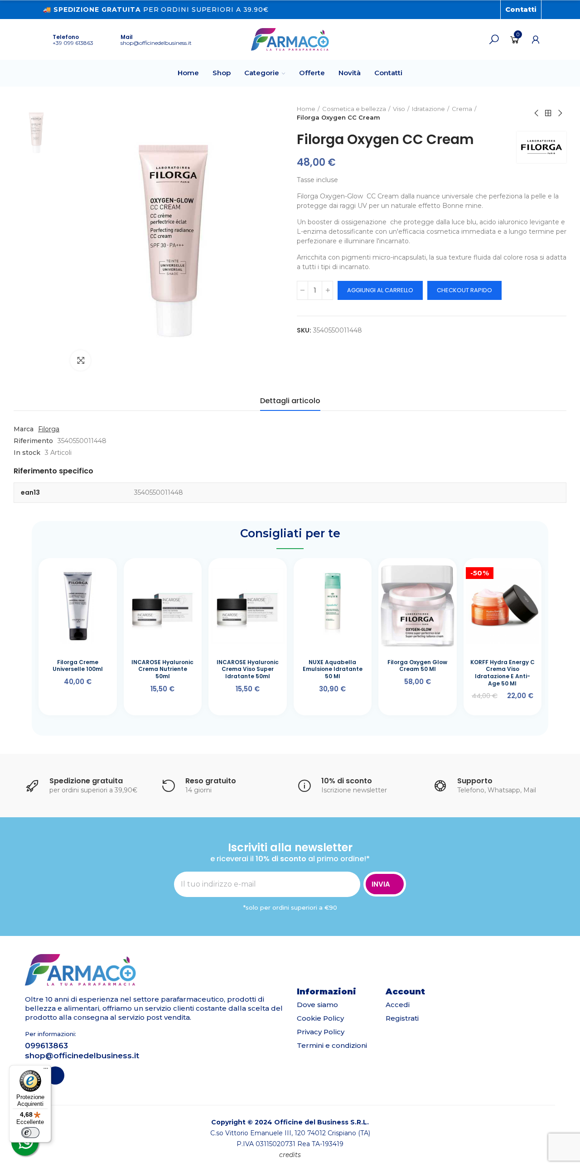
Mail (127, 37)
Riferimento (33, 441)
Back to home (548, 113)
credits (290, 1155)
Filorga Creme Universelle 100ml (78, 665)
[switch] (30, 1132)
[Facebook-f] (476, 9)
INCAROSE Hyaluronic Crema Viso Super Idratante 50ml (248, 669)
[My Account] (535, 39)
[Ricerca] (494, 39)
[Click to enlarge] (80, 360)
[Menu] (45, 1070)
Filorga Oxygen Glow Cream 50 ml (417, 665)
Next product (559, 113)
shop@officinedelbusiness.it (156, 42)
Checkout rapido (464, 290)
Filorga (48, 429)
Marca (24, 429)
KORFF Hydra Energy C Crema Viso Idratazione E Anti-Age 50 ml (502, 672)
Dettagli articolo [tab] (290, 400)
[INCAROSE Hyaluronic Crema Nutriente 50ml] (163, 606)
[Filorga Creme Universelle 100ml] (78, 606)
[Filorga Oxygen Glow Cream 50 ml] (417, 606)
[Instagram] (490, 9)
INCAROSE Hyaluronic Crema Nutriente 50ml (162, 669)
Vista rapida (92, 576)
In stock (27, 452)
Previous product (537, 113)
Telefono (66, 37)
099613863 (46, 1045)
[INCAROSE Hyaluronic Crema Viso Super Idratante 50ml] (248, 606)
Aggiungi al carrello (380, 290)
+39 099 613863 (73, 42)
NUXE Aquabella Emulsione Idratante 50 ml (332, 669)
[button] (520, 9)
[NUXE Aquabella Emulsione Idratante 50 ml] (333, 606)
